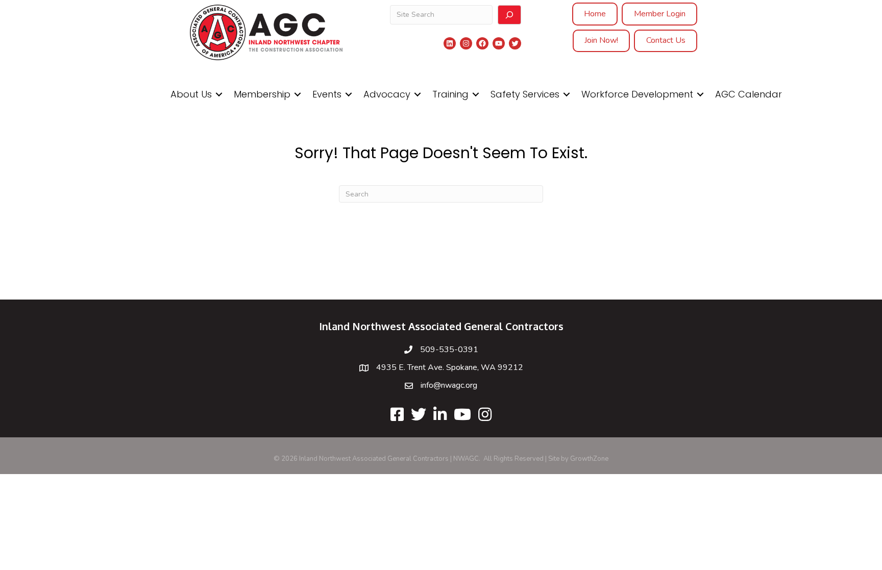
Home (595, 13)
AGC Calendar (748, 94)
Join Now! (601, 40)
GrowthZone (589, 458)
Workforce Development (637, 94)
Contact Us (665, 40)
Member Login (659, 13)
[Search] (509, 14)
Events (326, 94)
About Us (191, 94)
